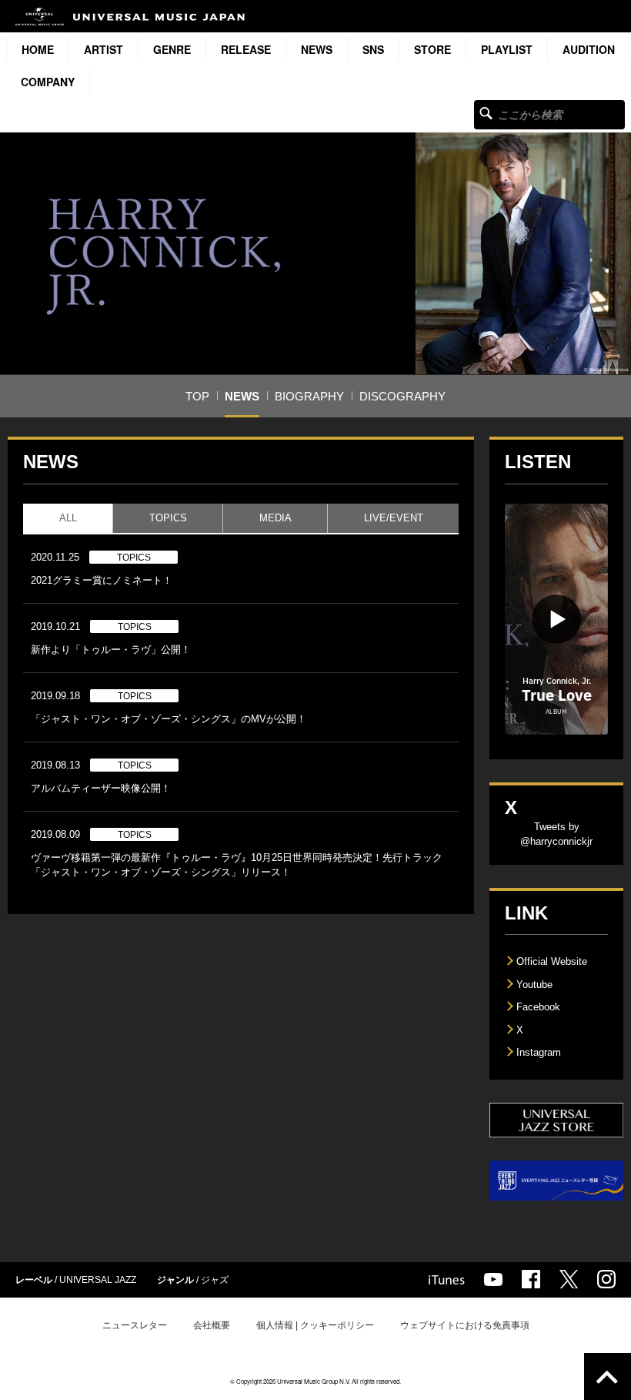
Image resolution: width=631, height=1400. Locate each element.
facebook (531, 1279)
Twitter (568, 1279)
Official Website (551, 961)
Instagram (538, 1052)
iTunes (447, 1279)
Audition (589, 49)
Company (48, 81)
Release (246, 49)
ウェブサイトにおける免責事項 (464, 1325)
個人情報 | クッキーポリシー (315, 1325)
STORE (432, 49)
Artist (103, 49)
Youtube (534, 984)
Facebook (538, 1007)
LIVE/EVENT (393, 518)
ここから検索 (485, 112)
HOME (38, 49)
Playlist (507, 49)
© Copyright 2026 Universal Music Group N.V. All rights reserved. (315, 1381)
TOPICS (168, 518)
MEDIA (275, 518)
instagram (606, 1279)
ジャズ (215, 1279)
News (316, 49)
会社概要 (211, 1325)
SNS (373, 49)
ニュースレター (134, 1325)
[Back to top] (607, 1376)
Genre (172, 49)
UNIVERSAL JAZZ (97, 1279)
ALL (68, 518)
